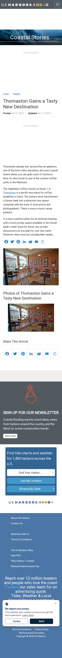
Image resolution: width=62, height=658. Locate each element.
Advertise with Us (20, 534)
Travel (17, 94)
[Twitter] (15, 354)
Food (6, 94)
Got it (41, 621)
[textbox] (31, 472)
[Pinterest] (23, 354)
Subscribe (10, 435)
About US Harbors (20, 518)
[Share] (55, 354)
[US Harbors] (25, 4)
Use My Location (31, 480)
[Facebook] (7, 354)
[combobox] (31, 472)
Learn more (28, 615)
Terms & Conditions (21, 539)
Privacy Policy (41, 629)
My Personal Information (31, 633)
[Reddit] (39, 354)
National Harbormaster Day (25, 566)
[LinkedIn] (31, 354)
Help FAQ (16, 555)
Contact (12, 587)
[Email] (47, 354)
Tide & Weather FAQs (22, 550)
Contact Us (17, 523)
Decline (16, 621)
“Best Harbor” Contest (22, 560)
